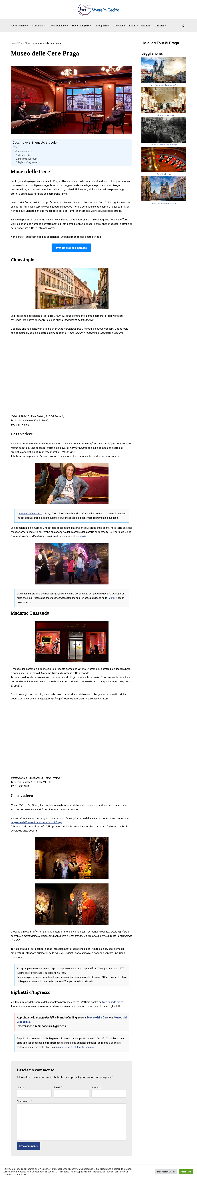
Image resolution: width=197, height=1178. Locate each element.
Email (58, 1087)
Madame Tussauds (28, 159)
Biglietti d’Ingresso (27, 162)
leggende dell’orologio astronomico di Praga (36, 822)
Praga (21, 43)
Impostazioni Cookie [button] (166, 1172)
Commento (24, 1101)
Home (14, 43)
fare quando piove (112, 1002)
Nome (21, 1087)
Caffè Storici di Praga (164, 115)
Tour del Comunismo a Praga (164, 144)
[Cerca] (183, 25)
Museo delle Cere (98, 1017)
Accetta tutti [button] (186, 1172)
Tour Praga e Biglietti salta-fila (164, 85)
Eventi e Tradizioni (139, 25)
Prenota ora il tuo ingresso (71, 247)
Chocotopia (24, 155)
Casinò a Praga (164, 174)
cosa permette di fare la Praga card (77, 1047)
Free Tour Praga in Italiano (164, 203)
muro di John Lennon (30, 513)
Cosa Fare (31, 43)
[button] (27, 25)
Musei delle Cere (24, 151)
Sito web (96, 1087)
